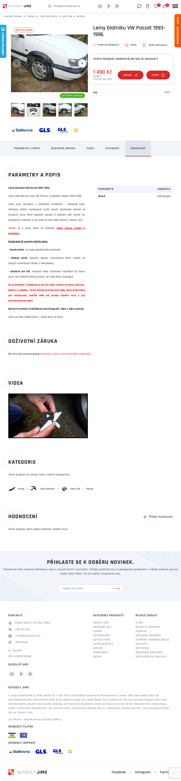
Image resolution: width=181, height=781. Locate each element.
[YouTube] (100, 6)
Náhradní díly (102, 627)
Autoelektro (101, 639)
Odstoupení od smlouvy (151, 656)
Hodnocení (138, 148)
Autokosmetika (103, 644)
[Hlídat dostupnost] (158, 75)
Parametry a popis (27, 148)
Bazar (97, 656)
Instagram (143, 772)
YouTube (166, 772)
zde (80, 220)
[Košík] (164, 6)
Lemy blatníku (48, 16)
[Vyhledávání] (139, 6)
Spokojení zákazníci (149, 652)
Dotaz (128, 75)
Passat (81, 16)
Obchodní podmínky (148, 635)
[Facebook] (108, 6)
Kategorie (112, 148)
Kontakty (142, 644)
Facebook (119, 772)
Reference (143, 648)
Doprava (141, 631)
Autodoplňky (101, 635)
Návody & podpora (148, 627)
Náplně (97, 648)
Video (90, 148)
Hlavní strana (13, 16)
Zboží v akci (101, 622)
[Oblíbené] (156, 6)
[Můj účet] (147, 6)
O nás (139, 622)
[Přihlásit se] (116, 588)
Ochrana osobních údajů (152, 639)
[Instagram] (117, 6)
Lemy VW (67, 16)
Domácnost (100, 652)
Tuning (31, 16)
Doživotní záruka (63, 148)
